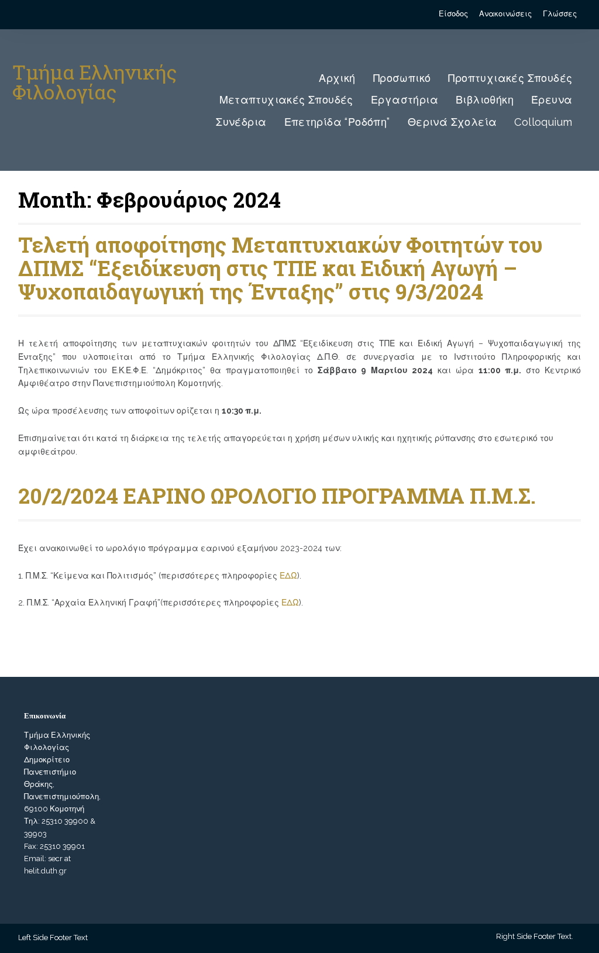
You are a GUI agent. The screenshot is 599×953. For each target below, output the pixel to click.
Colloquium (543, 122)
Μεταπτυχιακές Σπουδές (286, 100)
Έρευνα (551, 100)
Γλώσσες (560, 14)
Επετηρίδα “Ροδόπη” (337, 122)
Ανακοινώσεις (505, 14)
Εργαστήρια (404, 100)
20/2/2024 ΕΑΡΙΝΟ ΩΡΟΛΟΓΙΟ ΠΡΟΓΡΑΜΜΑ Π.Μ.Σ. (277, 495)
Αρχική (337, 78)
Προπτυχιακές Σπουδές (510, 78)
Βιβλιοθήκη (485, 100)
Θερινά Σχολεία (452, 122)
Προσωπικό (402, 78)
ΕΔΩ (288, 575)
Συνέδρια (241, 122)
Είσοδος (453, 14)
